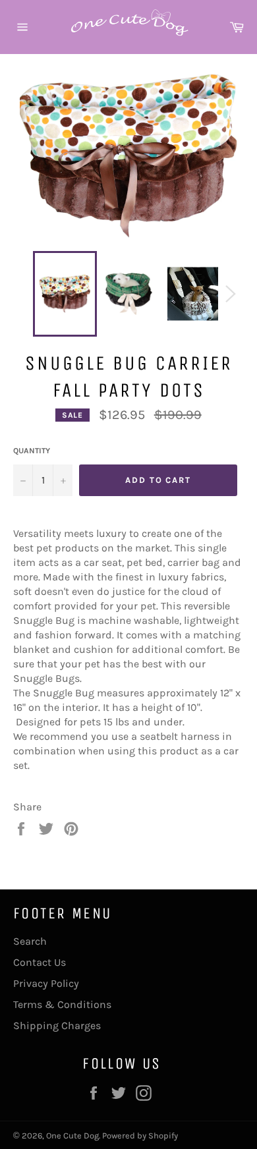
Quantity (31, 450)
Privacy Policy (46, 983)
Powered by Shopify (140, 1135)
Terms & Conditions (62, 1004)
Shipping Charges (57, 1025)
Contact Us (39, 962)
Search (30, 941)
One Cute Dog (72, 1135)
